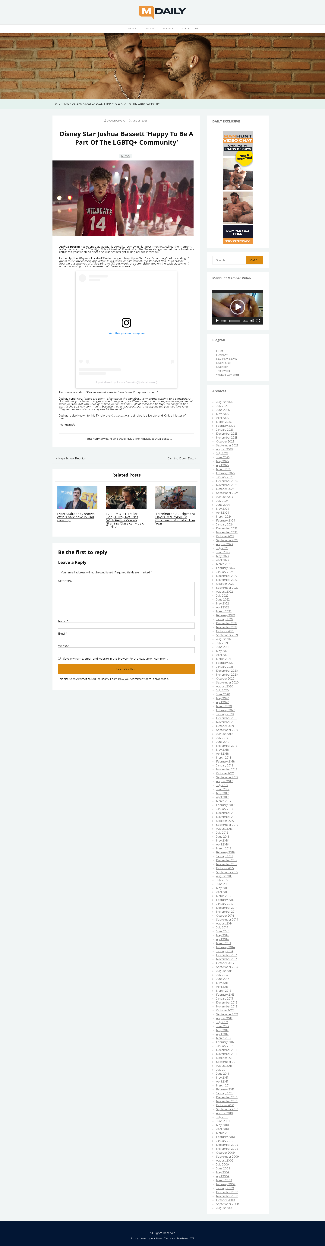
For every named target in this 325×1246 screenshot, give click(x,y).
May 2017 (222, 793)
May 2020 (222, 698)
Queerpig (222, 367)
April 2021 (222, 655)
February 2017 (225, 805)
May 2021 (222, 651)
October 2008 (225, 1200)
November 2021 (226, 627)
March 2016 (223, 848)
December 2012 (226, 1002)
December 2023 (227, 528)
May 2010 (222, 1125)
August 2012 (224, 1018)
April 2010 (222, 1129)
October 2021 (225, 631)
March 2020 (224, 706)
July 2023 (222, 548)
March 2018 (224, 757)
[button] (237, 307)
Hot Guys (149, 28)
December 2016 (226, 813)
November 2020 (227, 674)
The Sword (223, 371)
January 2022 (224, 619)
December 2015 (226, 860)
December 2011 (226, 1050)
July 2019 (222, 738)
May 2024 (222, 508)
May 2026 (222, 414)
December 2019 (226, 718)
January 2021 (224, 666)
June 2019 (222, 741)
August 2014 (224, 923)
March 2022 (224, 611)
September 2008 (227, 1204)
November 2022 (227, 580)
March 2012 (223, 1038)
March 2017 (223, 801)
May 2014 (222, 935)
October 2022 (225, 583)
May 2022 (222, 603)
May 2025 (222, 461)
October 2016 (225, 821)
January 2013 (224, 998)
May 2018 (222, 749)
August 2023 (224, 544)
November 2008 (227, 1196)
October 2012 (225, 1010)
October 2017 (225, 773)
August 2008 (225, 1208)
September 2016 (227, 824)
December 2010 (227, 1097)
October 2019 (225, 726)
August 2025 (224, 449)
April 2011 (222, 1081)
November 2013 (226, 959)
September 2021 (227, 635)
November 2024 (227, 485)
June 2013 (222, 979)
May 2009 (222, 1172)
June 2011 (222, 1073)
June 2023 (223, 552)
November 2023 (227, 532)
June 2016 (222, 836)
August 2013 (224, 971)
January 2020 (225, 714)
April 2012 (222, 1034)
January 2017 (224, 809)
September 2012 (227, 1014)
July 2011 (222, 1069)
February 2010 (225, 1137)
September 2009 (227, 1156)
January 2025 (224, 477)
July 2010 (222, 1117)
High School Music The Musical (130, 438)
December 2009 (227, 1144)
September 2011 (227, 1062)
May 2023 (222, 556)
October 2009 (225, 1152)
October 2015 (225, 868)
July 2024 (222, 501)
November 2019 (226, 722)
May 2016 (222, 840)
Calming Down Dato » (182, 458)
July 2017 (222, 785)
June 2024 (223, 504)
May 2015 (222, 888)
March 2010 (224, 1133)
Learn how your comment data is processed (139, 679)
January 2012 (224, 1046)
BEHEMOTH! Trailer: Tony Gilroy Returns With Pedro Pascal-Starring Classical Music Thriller (125, 520)
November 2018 (227, 745)
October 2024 (225, 489)
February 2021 (225, 662)
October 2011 (224, 1058)
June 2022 (223, 599)
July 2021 (222, 643)
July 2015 (222, 880)
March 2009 (224, 1180)
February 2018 (225, 761)
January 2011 (224, 1093)
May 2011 (222, 1077)
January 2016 (224, 856)
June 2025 (222, 457)
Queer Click (223, 363)
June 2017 (222, 789)
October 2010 (225, 1105)
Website (63, 646)
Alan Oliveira (117, 120)
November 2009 (227, 1148)
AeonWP (189, 1238)
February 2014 (225, 947)
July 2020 (222, 690)
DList (219, 351)
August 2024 (224, 497)
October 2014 (225, 915)
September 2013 (227, 967)
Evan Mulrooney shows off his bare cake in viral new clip (76, 517)
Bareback (167, 28)
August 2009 (224, 1160)
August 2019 (224, 734)
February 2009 (225, 1184)
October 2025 (225, 441)
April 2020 (222, 702)
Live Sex (131, 28)
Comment (66, 580)
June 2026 (223, 410)
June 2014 (222, 931)
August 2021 (224, 639)
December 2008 (227, 1192)
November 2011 (226, 1054)
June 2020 (223, 694)
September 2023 (227, 540)
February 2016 (225, 852)
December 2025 (226, 433)
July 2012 (222, 1022)
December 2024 (227, 481)
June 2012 (222, 1026)
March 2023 (224, 564)
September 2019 (227, 730)
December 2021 (226, 623)
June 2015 (222, 884)
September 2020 (227, 682)
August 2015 (224, 876)
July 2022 (222, 595)
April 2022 (222, 607)
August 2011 (224, 1065)
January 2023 (224, 572)
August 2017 (224, 781)
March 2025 (223, 469)
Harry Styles (100, 438)
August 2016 (224, 828)
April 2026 (222, 418)
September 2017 (227, 777)
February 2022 (225, 615)
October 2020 (225, 678)
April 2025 (222, 465)
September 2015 (227, 872)
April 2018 (222, 753)
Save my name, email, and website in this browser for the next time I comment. (115, 658)
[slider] (234, 321)
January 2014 (224, 951)
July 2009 (222, 1164)
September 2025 (227, 445)
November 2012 (226, 1006)
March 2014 (223, 943)
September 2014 (227, 919)
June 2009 (223, 1168)
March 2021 (223, 659)
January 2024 (225, 524)
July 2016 (222, 832)
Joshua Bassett (162, 438)
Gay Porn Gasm (226, 359)
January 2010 (224, 1141)
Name (63, 621)
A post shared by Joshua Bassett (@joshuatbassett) (126, 382)
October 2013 (225, 963)
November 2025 (226, 437)
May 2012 (222, 1030)
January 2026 (224, 429)
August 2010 (224, 1113)
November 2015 (226, 864)
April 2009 (222, 1176)
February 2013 (225, 994)
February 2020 (225, 710)
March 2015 (223, 896)
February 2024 (225, 520)
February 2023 (225, 568)
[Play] (217, 321)
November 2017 (226, 769)
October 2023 (225, 536)
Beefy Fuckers (189, 28)
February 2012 (225, 1042)
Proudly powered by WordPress (146, 1238)
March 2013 (223, 990)
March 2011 (223, 1085)
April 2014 (222, 939)
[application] (237, 307)
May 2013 (222, 982)
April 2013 (222, 986)
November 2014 (226, 911)
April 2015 (222, 892)
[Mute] (252, 321)
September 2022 (227, 587)
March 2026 (224, 421)
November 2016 (226, 817)
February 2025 (225, 473)
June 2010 (223, 1121)
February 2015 (225, 900)
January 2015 (224, 903)
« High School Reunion (71, 458)
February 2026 (225, 425)
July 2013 (222, 975)
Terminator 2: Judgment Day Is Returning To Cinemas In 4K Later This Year (175, 518)
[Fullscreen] (258, 321)
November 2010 (227, 1101)
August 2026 (224, 402)
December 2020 (227, 670)
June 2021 (222, 647)
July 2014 (222, 927)
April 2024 (222, 512)
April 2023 (222, 560)
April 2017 (222, 797)
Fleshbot (222, 355)
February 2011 (225, 1089)
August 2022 (224, 591)
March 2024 (224, 516)
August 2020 (224, 686)
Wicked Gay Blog (227, 374)
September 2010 (227, 1109)
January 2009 (225, 1188)
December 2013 (226, 955)
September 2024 (227, 493)
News (125, 156)
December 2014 (226, 907)
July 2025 (222, 453)
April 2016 (222, 844)
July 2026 (222, 406)
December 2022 (227, 576)
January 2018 (224, 765)
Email (62, 633)
